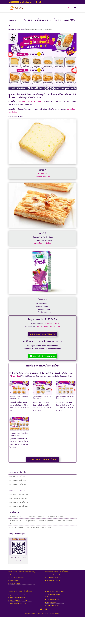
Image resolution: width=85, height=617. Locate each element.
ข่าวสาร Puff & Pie (53, 605)
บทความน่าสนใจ (51, 602)
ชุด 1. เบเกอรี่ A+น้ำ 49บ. (17, 476)
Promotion (30, 29)
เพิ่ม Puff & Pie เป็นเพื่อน (44, 356)
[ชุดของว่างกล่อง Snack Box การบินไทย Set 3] (19, 394)
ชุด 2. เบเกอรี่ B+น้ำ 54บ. (17, 480)
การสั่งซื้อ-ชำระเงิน (15, 583)
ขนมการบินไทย (14, 581)
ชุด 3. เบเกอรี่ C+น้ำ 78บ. (17, 484)
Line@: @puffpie (26, 2)
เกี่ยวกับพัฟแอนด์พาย (53, 597)
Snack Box (38, 29)
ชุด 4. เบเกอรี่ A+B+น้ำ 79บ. (18, 495)
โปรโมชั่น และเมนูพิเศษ (53, 600)
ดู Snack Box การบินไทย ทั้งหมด (42, 459)
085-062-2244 (42, 326)
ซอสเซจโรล (71, 109)
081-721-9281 (54, 326)
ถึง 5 (57, 323)
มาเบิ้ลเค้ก (29, 101)
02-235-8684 (49, 323)
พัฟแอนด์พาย (14, 575)
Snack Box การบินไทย (17, 578)
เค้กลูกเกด (37, 101)
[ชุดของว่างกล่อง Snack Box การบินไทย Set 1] (65, 394)
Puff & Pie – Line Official (55, 591)
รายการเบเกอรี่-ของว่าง (54, 594)
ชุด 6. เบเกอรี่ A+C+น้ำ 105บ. (18, 502)
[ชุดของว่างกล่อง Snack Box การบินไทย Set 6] (19, 431)
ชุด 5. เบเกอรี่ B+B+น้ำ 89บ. (18, 498)
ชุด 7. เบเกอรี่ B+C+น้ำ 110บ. (18, 506)
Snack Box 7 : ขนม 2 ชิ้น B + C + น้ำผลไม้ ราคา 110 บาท (29, 528)
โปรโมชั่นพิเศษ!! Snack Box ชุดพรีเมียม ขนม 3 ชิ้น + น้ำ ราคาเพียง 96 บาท (35, 517)
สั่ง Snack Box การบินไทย (44, 333)
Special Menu (47, 29)
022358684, (14, 2)
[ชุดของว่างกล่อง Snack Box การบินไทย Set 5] (42, 394)
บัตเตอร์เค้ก (21, 101)
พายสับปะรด (12, 112)
